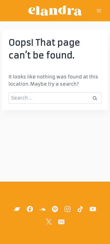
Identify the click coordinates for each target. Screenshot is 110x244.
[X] (48, 221)
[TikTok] (80, 209)
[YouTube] (93, 209)
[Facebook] (29, 209)
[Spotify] (55, 209)
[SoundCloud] (42, 209)
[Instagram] (67, 209)
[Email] (61, 221)
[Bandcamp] (17, 209)
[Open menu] (99, 10)
